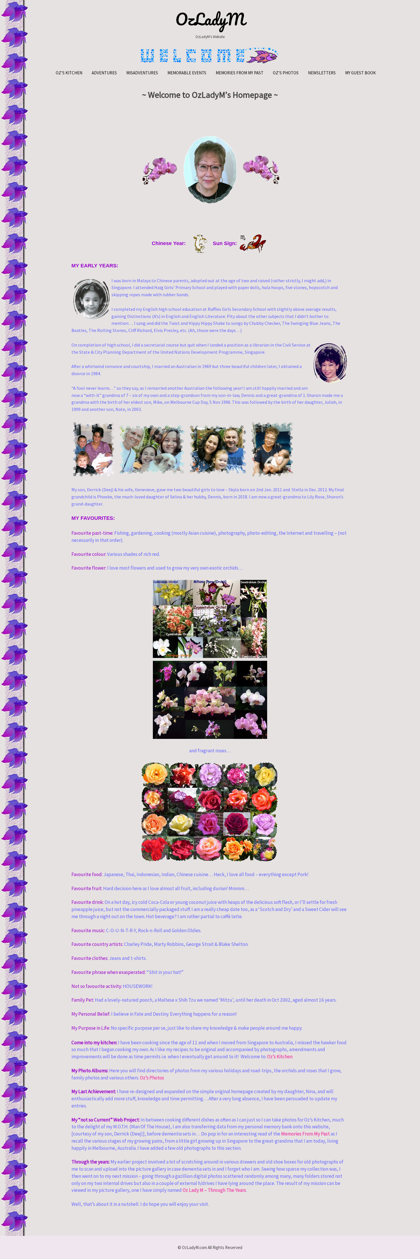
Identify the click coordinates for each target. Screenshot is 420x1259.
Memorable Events (186, 72)
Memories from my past (239, 72)
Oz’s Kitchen (69, 72)
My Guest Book (360, 72)
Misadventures (142, 72)
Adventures (104, 72)
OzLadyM (210, 19)
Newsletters (322, 72)
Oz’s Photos (286, 72)
